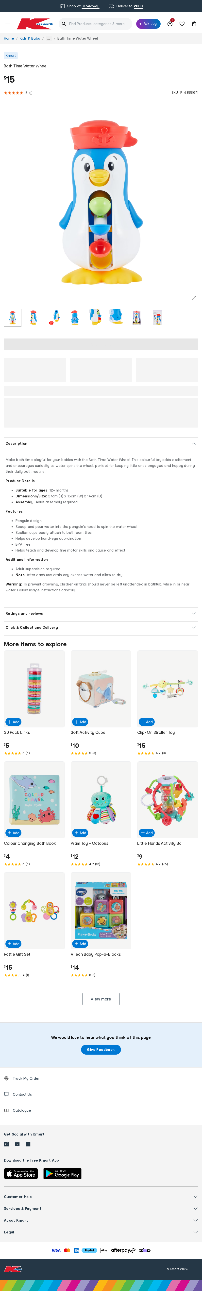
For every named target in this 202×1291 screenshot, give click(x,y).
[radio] (12, 318)
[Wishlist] (182, 23)
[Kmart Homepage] (34, 24)
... (48, 38)
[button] (7, 23)
